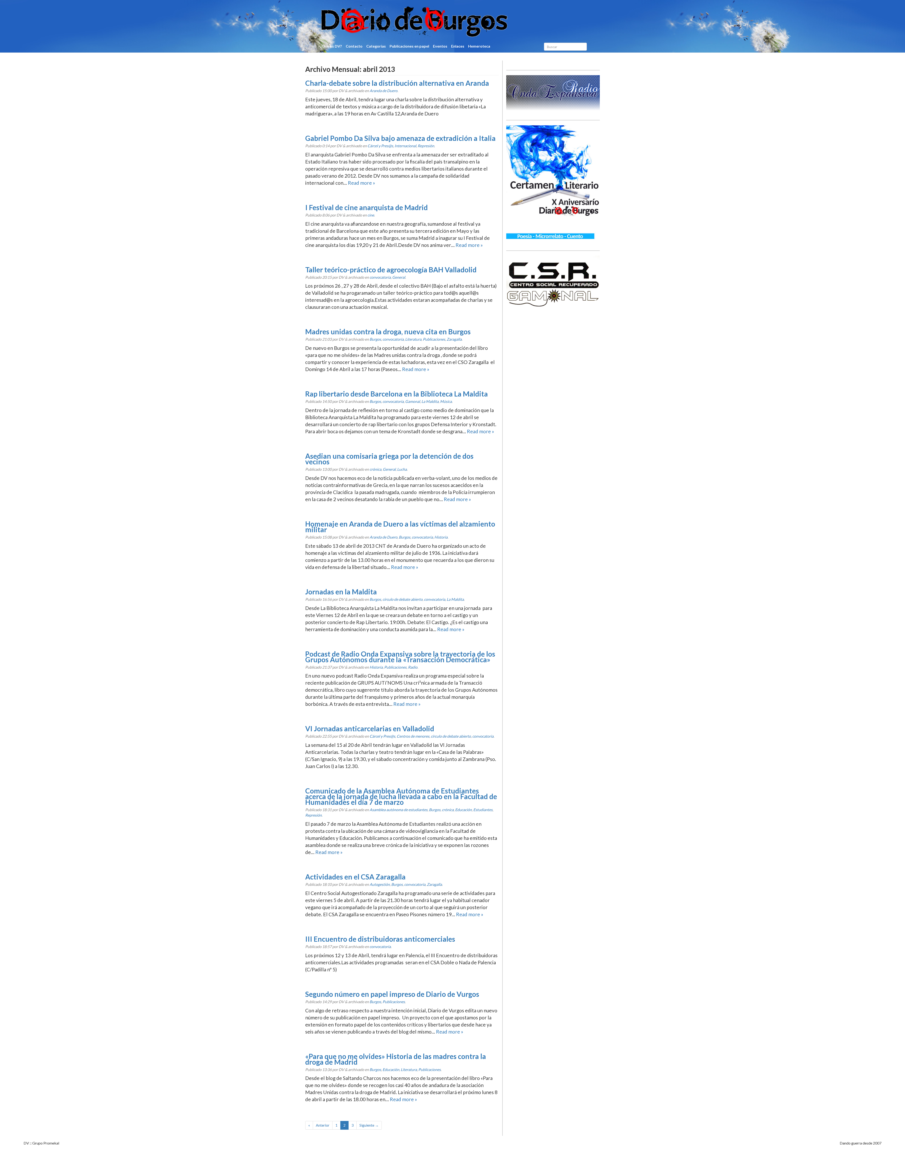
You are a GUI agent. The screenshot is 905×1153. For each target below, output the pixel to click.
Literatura (413, 339)
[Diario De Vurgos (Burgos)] (439, 21)
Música (446, 401)
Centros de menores (413, 736)
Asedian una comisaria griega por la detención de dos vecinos (389, 459)
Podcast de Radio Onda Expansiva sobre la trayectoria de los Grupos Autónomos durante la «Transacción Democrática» (400, 657)
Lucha (402, 469)
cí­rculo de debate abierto (403, 599)
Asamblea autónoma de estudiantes (399, 809)
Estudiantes (483, 809)
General (398, 277)
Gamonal (412, 401)
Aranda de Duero (383, 90)
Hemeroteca (479, 46)
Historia (441, 537)
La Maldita (430, 401)
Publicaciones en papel (409, 46)
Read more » (361, 183)
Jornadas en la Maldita (341, 591)
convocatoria (380, 277)
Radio (412, 667)
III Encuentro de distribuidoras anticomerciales (380, 939)
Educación (463, 809)
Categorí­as (376, 46)
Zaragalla (454, 339)
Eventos (440, 46)
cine (370, 215)
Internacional (405, 145)
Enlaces (457, 46)
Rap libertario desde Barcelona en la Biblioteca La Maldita (396, 393)
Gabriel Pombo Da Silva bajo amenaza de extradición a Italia (400, 138)
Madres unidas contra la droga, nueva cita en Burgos (388, 331)
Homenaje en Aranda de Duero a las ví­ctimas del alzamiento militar (400, 526)
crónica (375, 469)
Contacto (354, 46)
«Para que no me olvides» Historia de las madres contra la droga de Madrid (395, 1059)
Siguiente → (369, 1125)
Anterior (322, 1125)
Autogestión (380, 884)
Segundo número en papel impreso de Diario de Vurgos (392, 994)
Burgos (375, 339)
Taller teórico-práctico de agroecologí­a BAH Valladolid (391, 269)
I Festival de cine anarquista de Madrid (366, 207)
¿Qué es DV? (331, 46)
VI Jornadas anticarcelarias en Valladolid (369, 728)
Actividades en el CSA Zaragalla (355, 876)
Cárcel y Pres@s (380, 145)
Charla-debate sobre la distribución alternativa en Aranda (397, 83)
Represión (426, 145)
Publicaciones (434, 339)
